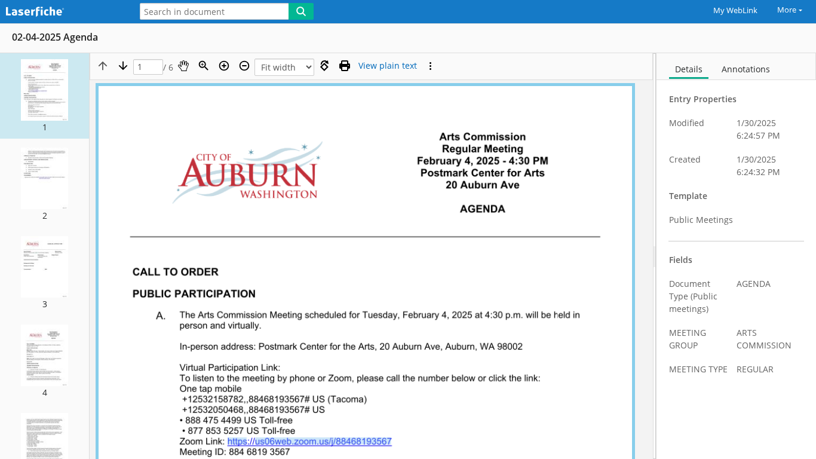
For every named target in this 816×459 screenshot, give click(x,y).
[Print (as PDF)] (345, 66)
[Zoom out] (244, 66)
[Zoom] (204, 66)
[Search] (301, 11)
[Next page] (123, 66)
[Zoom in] (224, 66)
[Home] (62, 12)
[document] (736, 256)
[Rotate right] (324, 66)
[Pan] (183, 66)
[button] (44, 96)
